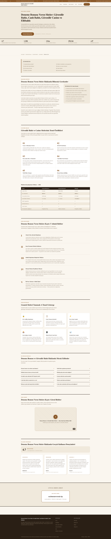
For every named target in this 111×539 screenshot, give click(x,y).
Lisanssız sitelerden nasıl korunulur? (73, 376)
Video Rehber (59, 68)
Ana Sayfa (22, 54)
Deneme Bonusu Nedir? (29, 64)
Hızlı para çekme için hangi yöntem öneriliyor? (37, 384)
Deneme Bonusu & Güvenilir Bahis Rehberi (27, 4)
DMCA (75, 524)
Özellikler (65, 4)
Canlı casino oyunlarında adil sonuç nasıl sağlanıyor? (73, 384)
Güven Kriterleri (59, 526)
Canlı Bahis (41, 54)
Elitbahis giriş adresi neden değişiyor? (73, 372)
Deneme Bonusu (28, 54)
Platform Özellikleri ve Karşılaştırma (64, 64)
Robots (86, 536)
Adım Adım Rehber (59, 524)
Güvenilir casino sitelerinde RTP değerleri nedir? (37, 376)
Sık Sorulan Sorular (28, 68)
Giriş (61, 4)
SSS (76, 4)
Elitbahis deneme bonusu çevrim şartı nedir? (37, 372)
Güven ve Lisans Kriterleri (62, 66)
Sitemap (75, 520)
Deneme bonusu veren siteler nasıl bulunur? (37, 368)
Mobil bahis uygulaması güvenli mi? (73, 368)
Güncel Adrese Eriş (27, 34)
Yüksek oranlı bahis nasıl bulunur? (73, 380)
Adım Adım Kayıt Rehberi (29, 66)
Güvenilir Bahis (35, 54)
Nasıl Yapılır (71, 4)
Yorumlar (80, 4)
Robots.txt (76, 522)
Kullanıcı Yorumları (28, 70)
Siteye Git (87, 4)
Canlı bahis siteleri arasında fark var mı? (37, 380)
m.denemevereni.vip (55, 496)
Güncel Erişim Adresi (61, 70)
